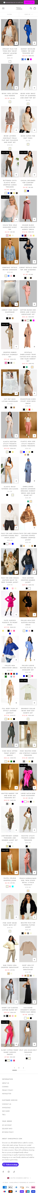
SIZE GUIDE (6, 1111)
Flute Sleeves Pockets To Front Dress (10, 622)
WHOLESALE (6, 1108)
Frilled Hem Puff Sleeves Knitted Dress (28, 622)
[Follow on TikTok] (14, 1172)
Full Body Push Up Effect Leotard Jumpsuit (10, 711)
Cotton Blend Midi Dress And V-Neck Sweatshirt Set (28, 312)
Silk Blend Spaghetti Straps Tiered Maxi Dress (28, 1010)
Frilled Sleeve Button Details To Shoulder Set (28, 668)
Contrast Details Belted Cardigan (9, 269)
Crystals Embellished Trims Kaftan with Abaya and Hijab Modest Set (28, 356)
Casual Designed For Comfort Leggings (28, 183)
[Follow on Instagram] (9, 1172)
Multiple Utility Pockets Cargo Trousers (28, 838)
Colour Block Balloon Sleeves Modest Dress (28, 227)
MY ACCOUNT (7, 1125)
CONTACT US (6, 1104)
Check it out (29, 2)
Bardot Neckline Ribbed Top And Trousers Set (28, 51)
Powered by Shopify (27, 1182)
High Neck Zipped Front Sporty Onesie (9, 753)
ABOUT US (5, 1083)
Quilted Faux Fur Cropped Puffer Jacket (28, 925)
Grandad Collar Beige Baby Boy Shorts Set (28, 711)
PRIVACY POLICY (7, 1090)
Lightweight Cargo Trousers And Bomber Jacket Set (9, 838)
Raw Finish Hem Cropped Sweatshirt (10, 966)
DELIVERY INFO (7, 1129)
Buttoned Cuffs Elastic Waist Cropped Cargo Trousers (10, 184)
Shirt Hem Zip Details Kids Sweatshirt (28, 967)
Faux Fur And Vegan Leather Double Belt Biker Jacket (10, 535)
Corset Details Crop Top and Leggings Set (28, 270)
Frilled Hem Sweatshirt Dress (10, 667)
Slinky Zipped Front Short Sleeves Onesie (9, 1052)
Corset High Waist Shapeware (10, 311)
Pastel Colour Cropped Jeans (10, 879)
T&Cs (3, 1115)
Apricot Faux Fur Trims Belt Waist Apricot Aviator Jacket (10, 52)
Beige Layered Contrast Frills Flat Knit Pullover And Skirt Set (10, 139)
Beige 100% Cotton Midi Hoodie (10, 95)
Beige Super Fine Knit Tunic (28, 137)
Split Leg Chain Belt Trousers (28, 1051)
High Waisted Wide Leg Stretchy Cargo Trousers (28, 753)
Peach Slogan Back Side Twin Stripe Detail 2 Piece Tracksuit (28, 881)
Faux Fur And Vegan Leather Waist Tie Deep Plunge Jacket (10, 580)
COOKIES (5, 1087)
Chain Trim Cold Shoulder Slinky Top (10, 227)
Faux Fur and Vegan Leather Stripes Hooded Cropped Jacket (28, 536)
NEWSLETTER (6, 1094)
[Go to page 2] (23, 1068)
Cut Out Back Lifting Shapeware (10, 400)
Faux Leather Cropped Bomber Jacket (28, 580)
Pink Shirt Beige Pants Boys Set (10, 924)
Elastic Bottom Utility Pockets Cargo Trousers (10, 444)
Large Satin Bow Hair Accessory (28, 795)
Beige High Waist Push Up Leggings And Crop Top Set (28, 96)
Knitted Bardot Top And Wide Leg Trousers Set (9, 796)
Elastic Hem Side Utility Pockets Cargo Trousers (28, 444)
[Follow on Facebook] (3, 1172)
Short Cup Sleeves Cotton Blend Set (10, 1009)
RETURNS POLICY (8, 1132)
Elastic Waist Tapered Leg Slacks (9, 488)
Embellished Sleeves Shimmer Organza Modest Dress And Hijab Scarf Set (28, 491)
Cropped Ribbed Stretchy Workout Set (10, 354)
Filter (9, 14)
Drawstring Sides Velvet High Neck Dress (28, 401)
